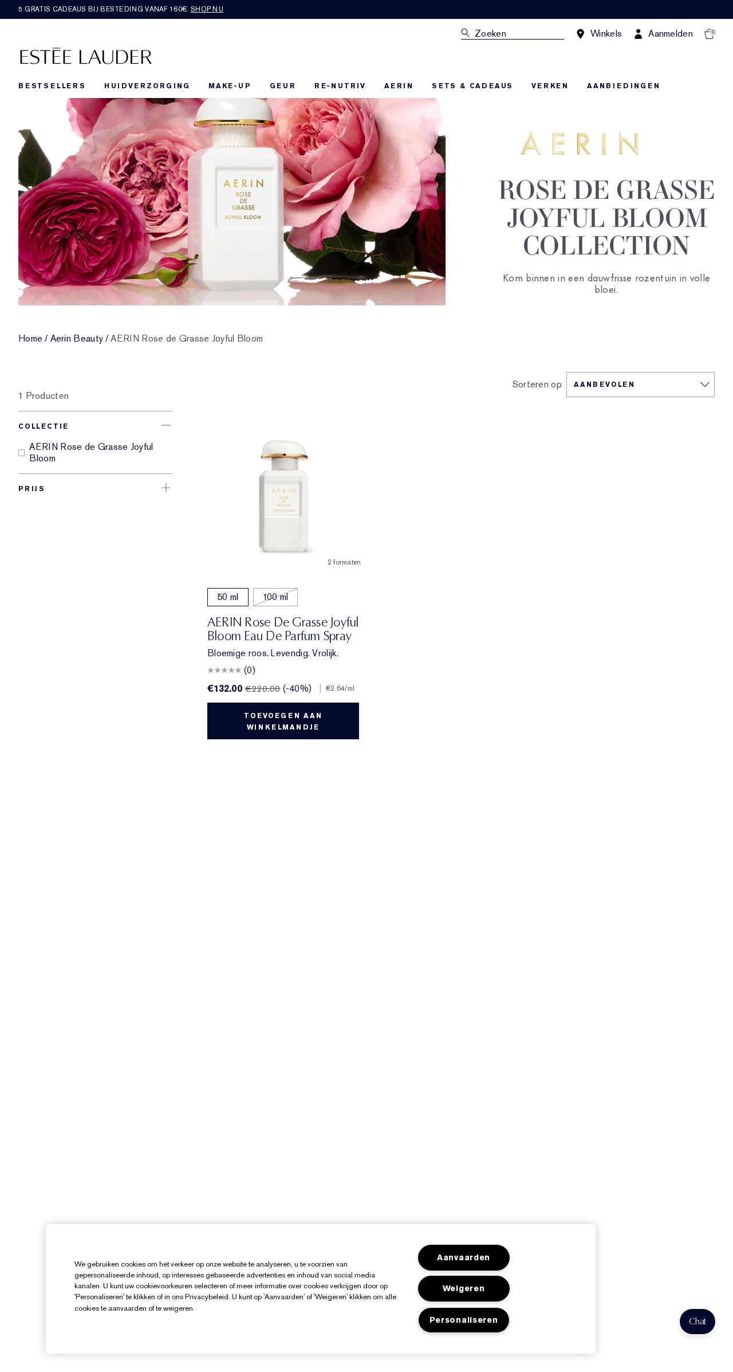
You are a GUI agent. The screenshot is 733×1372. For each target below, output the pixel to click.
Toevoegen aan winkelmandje (283, 721)
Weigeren (464, 1288)
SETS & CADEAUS (472, 86)
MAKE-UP (229, 86)
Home (30, 338)
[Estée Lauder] (85, 55)
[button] (697, 1321)
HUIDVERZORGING (147, 86)
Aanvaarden (463, 1257)
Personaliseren (463, 1320)
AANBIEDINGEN (623, 86)
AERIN (398, 86)
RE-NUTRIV (340, 86)
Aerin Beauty (77, 338)
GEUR (283, 86)
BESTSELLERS (52, 86)
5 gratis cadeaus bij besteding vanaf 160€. (120, 9)
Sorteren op (537, 384)
